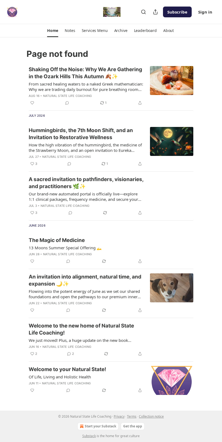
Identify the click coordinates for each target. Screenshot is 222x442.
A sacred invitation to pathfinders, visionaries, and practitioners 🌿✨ (86, 182)
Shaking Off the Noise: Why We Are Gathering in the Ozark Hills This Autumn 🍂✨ (85, 73)
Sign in (205, 12)
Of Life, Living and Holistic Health (60, 376)
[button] (52, 30)
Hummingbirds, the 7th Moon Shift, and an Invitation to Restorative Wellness (81, 133)
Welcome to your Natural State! (67, 369)
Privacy (119, 416)
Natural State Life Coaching (67, 96)
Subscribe (177, 12)
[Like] (32, 103)
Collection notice (151, 416)
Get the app (132, 426)
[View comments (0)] (67, 103)
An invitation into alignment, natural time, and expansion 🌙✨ (85, 280)
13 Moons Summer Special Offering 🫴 (65, 247)
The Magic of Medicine (57, 240)
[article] (111, 86)
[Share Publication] (155, 11)
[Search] (143, 11)
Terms (131, 416)
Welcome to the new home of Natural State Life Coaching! (81, 329)
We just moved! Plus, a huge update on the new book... (80, 340)
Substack (89, 436)
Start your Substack (100, 426)
